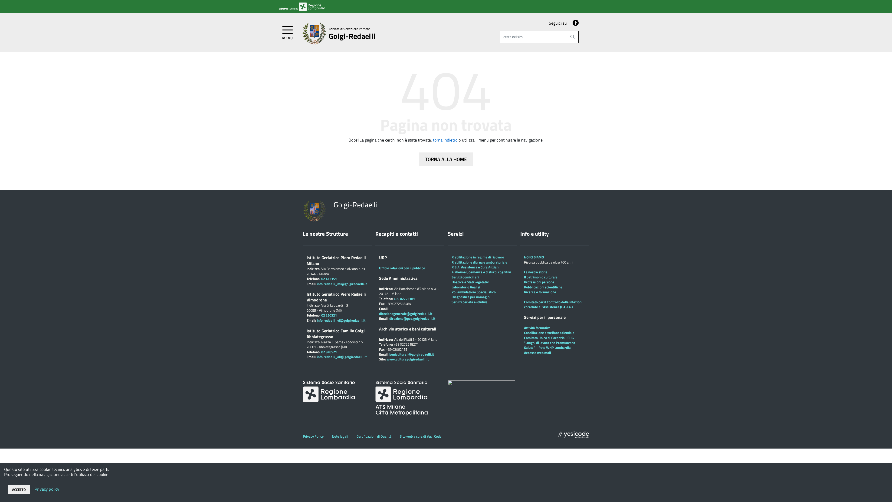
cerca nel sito (513, 36)
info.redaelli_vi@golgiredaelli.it (341, 320)
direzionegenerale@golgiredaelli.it (405, 313)
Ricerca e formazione (540, 292)
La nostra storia (536, 272)
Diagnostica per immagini (471, 297)
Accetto (19, 489)
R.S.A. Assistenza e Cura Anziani (475, 267)
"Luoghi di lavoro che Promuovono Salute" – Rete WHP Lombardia (549, 345)
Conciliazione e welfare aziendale (549, 332)
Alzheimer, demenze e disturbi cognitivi (481, 272)
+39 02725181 (404, 298)
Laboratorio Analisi (466, 287)
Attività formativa (537, 327)
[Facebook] (576, 23)
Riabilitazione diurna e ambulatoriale (479, 262)
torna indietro (445, 140)
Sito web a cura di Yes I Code (421, 436)
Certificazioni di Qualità (374, 436)
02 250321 (329, 315)
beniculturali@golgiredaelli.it (411, 354)
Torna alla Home (446, 159)
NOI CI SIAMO (534, 257)
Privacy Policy (313, 436)
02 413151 (329, 278)
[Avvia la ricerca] (572, 37)
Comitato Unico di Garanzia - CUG (549, 337)
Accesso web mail (537, 352)
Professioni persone (539, 282)
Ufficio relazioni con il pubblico (402, 268)
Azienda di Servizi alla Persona (350, 28)
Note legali (340, 436)
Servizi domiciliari (465, 277)
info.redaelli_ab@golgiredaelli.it (342, 357)
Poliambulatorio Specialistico (474, 292)
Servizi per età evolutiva (470, 302)
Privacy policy (47, 489)
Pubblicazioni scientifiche (543, 287)
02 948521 (329, 352)
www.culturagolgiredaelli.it (408, 359)
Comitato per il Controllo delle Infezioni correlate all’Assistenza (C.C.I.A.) (553, 304)
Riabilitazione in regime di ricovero (478, 257)
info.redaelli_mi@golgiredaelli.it (342, 284)
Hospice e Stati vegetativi (470, 282)
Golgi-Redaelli (352, 36)
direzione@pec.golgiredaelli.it (412, 318)
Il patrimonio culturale (541, 277)
